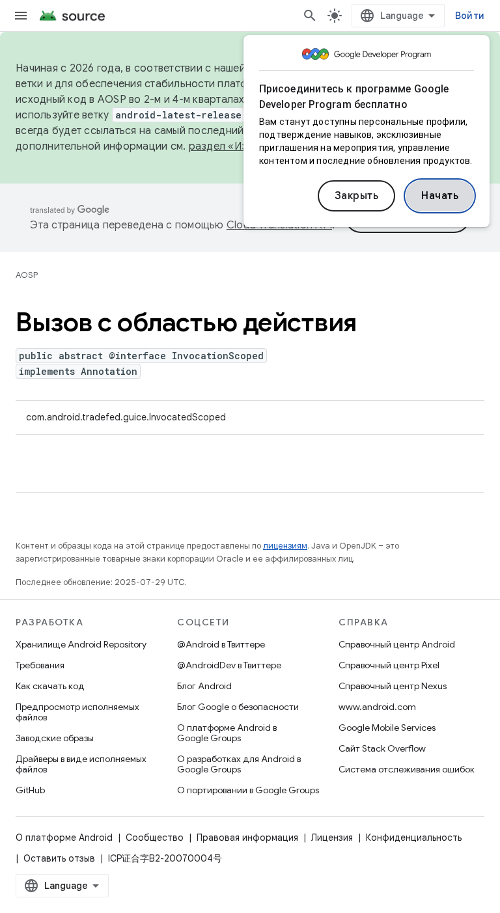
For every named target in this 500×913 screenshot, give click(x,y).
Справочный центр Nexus (393, 686)
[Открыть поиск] (310, 15)
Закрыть (357, 195)
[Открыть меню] (21, 15)
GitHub (30, 790)
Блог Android (204, 686)
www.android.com (377, 707)
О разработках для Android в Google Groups (239, 764)
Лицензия (332, 837)
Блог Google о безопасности (238, 707)
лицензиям (285, 545)
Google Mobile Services (387, 727)
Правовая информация (247, 837)
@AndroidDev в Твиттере (229, 665)
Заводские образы (55, 738)
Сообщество (155, 837)
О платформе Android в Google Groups (227, 733)
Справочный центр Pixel (389, 665)
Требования (40, 665)
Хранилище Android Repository (81, 644)
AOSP (27, 274)
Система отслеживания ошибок (407, 769)
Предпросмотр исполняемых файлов (77, 712)
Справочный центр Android (397, 644)
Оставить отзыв (59, 858)
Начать (439, 195)
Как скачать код (50, 686)
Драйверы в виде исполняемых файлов (81, 764)
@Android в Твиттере (221, 644)
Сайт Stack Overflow (382, 748)
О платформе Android (64, 837)
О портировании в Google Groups (248, 790)
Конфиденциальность (414, 837)
